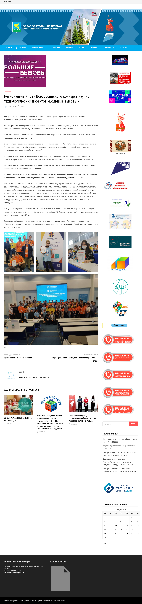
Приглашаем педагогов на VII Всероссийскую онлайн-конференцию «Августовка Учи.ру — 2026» (117, 462)
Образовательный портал (32, 601)
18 (110, 529)
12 (116, 525)
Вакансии (123, 48)
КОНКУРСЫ (70, 48)
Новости (7, 92)
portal (14, 106)
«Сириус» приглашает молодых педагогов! (119, 446)
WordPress (56, 601)
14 (127, 525)
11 (110, 525)
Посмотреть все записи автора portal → (34, 377)
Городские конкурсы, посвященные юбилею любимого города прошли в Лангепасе (83, 418)
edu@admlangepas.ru (16, 573)
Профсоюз (95, 48)
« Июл (104, 543)
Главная (9, 48)
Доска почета (110, 48)
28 (127, 533)
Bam (63, 601)
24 (105, 533)
